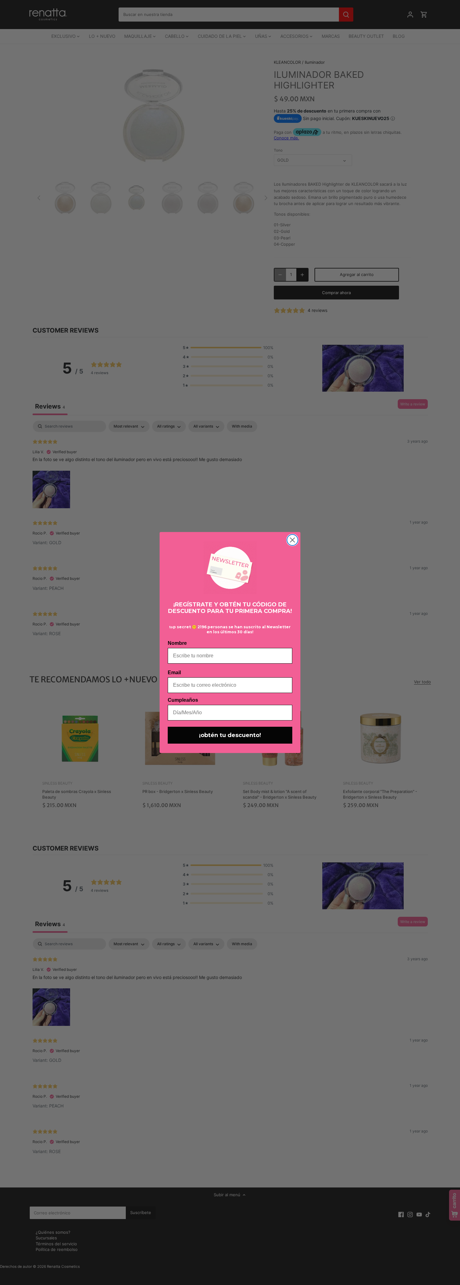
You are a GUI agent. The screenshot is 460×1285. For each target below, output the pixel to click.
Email (174, 672)
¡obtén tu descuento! (230, 735)
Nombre (177, 643)
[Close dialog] (292, 540)
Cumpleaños (183, 700)
